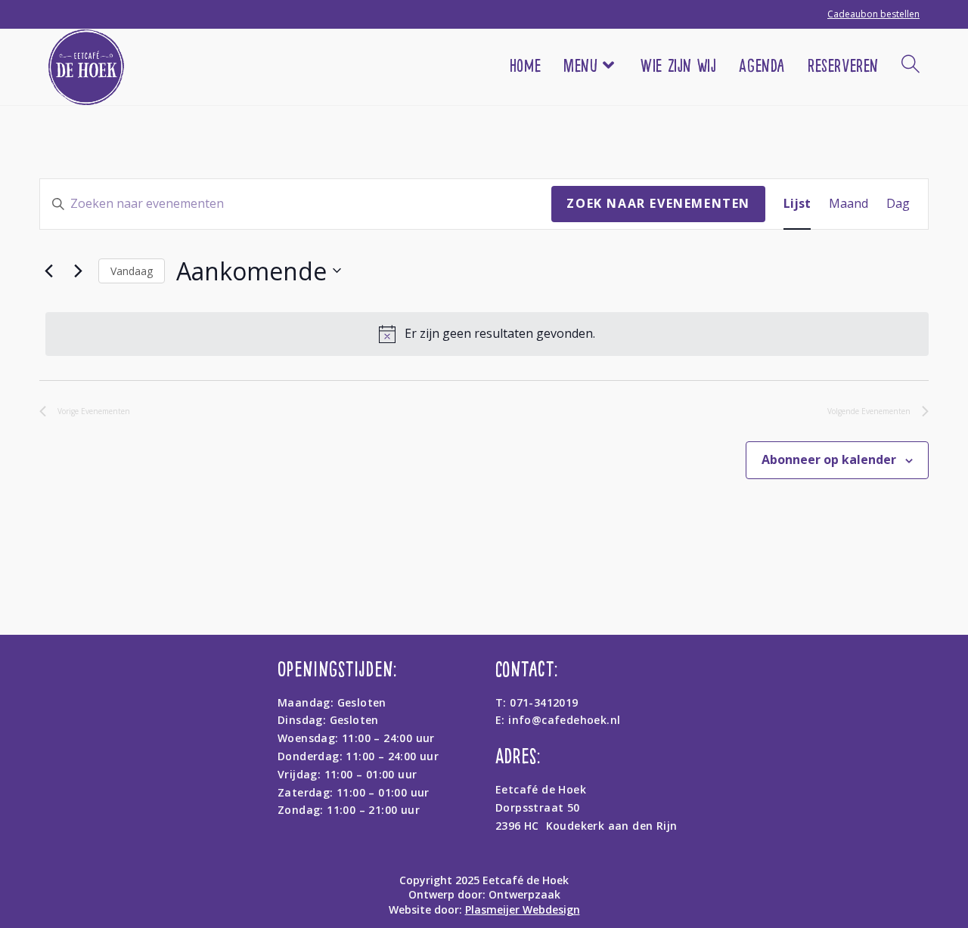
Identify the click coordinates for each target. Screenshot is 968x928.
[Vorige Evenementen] (48, 270)
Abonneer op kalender (829, 459)
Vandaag (131, 271)
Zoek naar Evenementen (658, 203)
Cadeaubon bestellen (873, 14)
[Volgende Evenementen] (78, 270)
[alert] (487, 334)
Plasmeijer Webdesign (522, 909)
